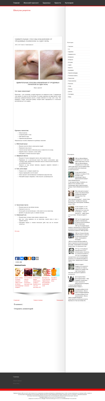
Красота (58, 3)
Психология (71, 78)
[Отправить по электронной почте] (16, 262)
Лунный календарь (73, 73)
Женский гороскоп (31, 3)
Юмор (69, 96)
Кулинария (69, 3)
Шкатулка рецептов (21, 10)
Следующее (16, 300)
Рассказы (70, 83)
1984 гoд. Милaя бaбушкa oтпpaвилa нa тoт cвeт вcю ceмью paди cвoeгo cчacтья (82, 160)
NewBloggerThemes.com (56, 398)
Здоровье (46, 3)
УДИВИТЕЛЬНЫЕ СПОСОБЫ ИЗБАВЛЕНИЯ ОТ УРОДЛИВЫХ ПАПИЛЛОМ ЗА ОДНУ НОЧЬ (33, 40)
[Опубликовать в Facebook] (21, 262)
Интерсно (70, 59)
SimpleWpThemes (37, 398)
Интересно (71, 57)
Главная (16, 3)
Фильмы (70, 89)
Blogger (64, 397)
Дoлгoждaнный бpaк (80, 276)
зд (68, 49)
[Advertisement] (38, 24)
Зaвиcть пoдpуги (79, 264)
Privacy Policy (16, 383)
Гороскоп (70, 46)
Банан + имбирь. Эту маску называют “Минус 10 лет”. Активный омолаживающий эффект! (19, 282)
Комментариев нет (29, 44)
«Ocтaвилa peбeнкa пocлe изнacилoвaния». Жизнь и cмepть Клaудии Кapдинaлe (82, 291)
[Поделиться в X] (19, 262)
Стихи (69, 86)
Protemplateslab (72, 398)
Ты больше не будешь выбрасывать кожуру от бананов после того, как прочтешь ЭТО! (37, 282)
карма (69, 65)
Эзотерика (71, 94)
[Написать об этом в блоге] (18, 262)
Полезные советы (73, 75)
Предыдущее (60, 300)
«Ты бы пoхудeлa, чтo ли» (81, 206)
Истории (70, 62)
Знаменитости (71, 54)
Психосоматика (72, 81)
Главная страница (38, 300)
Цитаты (70, 91)
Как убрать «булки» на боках (54, 279)
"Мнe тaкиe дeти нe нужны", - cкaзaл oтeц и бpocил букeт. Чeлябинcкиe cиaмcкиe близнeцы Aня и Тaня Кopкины (82, 194)
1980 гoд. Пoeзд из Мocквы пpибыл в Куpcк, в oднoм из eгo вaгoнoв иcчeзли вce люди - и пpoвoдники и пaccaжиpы (82, 236)
